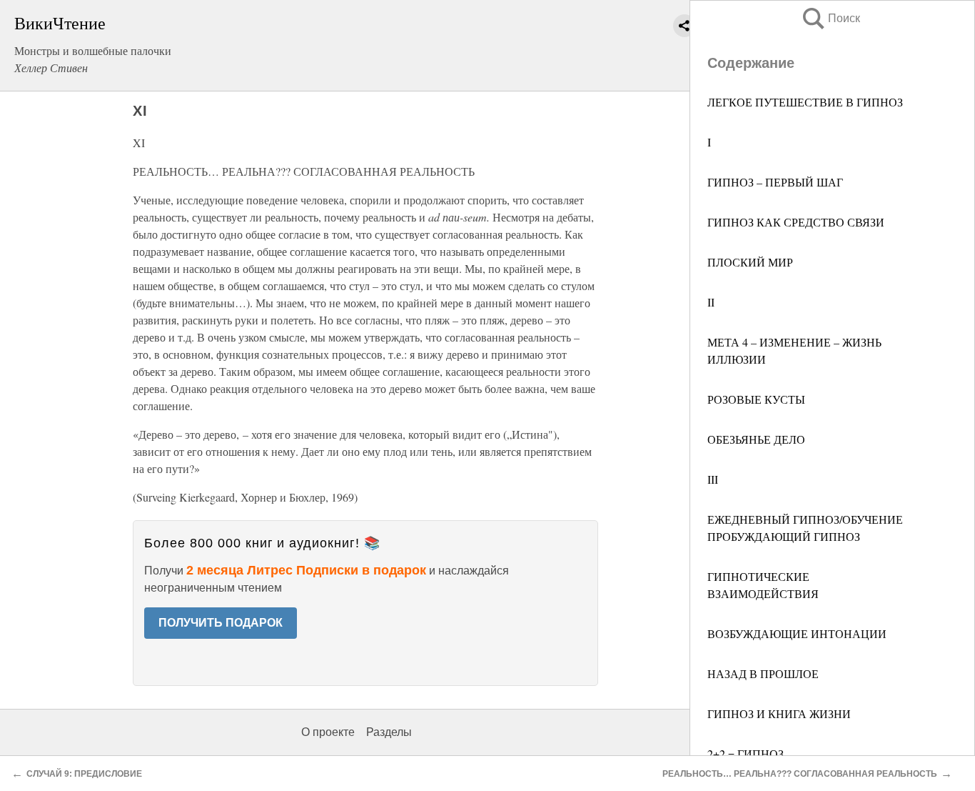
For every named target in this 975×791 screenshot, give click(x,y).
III (712, 479)
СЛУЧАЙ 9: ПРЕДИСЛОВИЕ (84, 774)
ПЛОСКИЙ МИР (750, 261)
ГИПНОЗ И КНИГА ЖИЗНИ (779, 713)
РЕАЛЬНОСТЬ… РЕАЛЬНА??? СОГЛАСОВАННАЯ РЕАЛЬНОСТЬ (799, 774)
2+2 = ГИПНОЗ (745, 753)
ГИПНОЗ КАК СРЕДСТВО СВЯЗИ (795, 221)
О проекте (328, 732)
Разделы (389, 732)
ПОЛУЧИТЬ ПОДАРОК (220, 623)
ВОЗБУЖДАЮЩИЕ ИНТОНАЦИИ (796, 633)
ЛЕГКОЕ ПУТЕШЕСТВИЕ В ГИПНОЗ (805, 101)
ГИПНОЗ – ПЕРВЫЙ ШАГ (775, 181)
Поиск (830, 18)
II (710, 301)
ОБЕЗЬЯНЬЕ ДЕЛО (756, 439)
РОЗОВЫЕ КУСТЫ (756, 399)
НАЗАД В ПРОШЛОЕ (763, 673)
